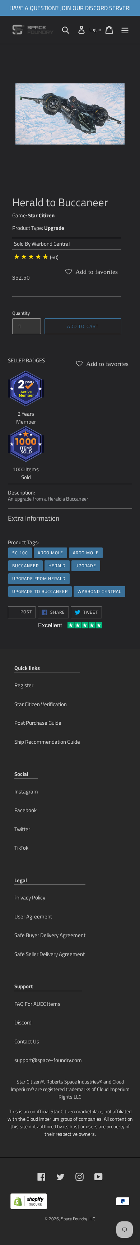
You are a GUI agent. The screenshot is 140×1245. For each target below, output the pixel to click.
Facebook (25, 810)
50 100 (20, 552)
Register (23, 685)
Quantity (21, 313)
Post (25, 611)
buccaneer (25, 565)
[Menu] (125, 30)
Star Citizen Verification (40, 704)
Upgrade (54, 228)
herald (57, 565)
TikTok (21, 848)
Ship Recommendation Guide (47, 742)
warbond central (99, 591)
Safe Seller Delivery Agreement (49, 954)
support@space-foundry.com (48, 1060)
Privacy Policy (29, 897)
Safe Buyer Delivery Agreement (49, 935)
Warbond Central (51, 244)
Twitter (22, 829)
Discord (23, 1022)
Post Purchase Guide (37, 723)
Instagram (26, 791)
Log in (95, 29)
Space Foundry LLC (78, 1218)
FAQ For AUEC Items (37, 1004)
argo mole (51, 552)
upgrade (85, 565)
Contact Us (26, 1041)
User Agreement (33, 916)
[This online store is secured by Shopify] (28, 1204)
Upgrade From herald (39, 578)
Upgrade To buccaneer (40, 591)
